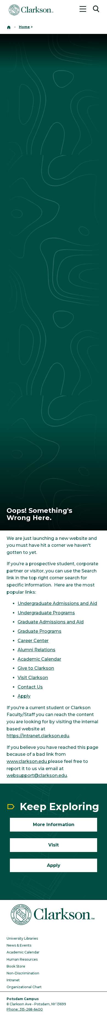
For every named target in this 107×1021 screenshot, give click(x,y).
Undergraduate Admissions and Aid (57, 603)
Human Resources (22, 959)
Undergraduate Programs (46, 612)
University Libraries (22, 938)
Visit (22, 677)
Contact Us (30, 687)
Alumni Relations (36, 649)
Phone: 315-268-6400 (25, 1009)
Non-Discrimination (23, 973)
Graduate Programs (39, 631)
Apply (24, 696)
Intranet (13, 980)
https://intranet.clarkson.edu (38, 735)
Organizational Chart (24, 987)
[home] (9, 27)
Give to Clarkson (36, 668)
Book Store (16, 966)
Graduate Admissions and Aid (51, 622)
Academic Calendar (39, 659)
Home (24, 27)
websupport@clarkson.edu (37, 775)
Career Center (33, 640)
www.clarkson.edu (27, 761)
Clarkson (37, 677)
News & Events (19, 945)
